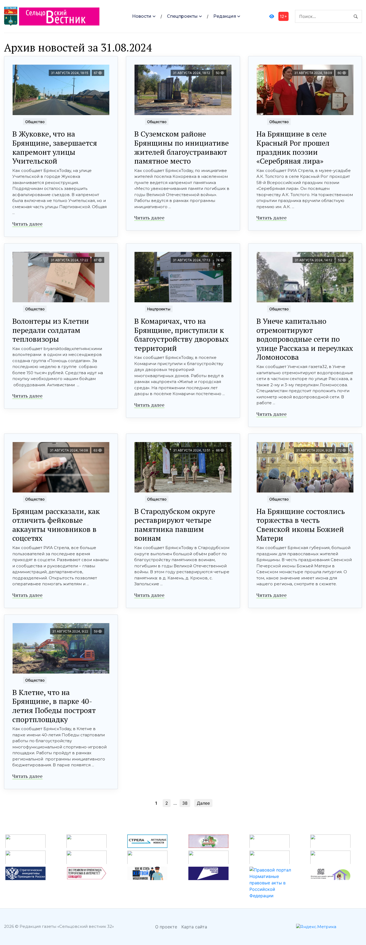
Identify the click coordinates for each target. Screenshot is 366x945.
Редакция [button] (224, 16)
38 (185, 803)
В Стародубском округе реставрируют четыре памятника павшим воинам (174, 524)
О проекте (166, 926)
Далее (203, 803)
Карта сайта (194, 926)
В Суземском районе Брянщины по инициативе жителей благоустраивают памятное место (181, 147)
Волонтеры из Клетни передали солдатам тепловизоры (50, 330)
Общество (34, 121)
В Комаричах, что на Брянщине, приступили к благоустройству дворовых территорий (181, 334)
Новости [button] (141, 16)
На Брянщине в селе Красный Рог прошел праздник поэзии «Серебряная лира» (293, 147)
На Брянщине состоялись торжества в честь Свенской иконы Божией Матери (300, 524)
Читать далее (27, 223)
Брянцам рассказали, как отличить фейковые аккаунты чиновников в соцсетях (56, 524)
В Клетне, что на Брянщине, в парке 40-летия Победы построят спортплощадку (54, 705)
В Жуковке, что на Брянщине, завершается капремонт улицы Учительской (54, 147)
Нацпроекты (158, 309)
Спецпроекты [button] (182, 16)
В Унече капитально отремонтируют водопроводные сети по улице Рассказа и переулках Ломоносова (304, 339)
